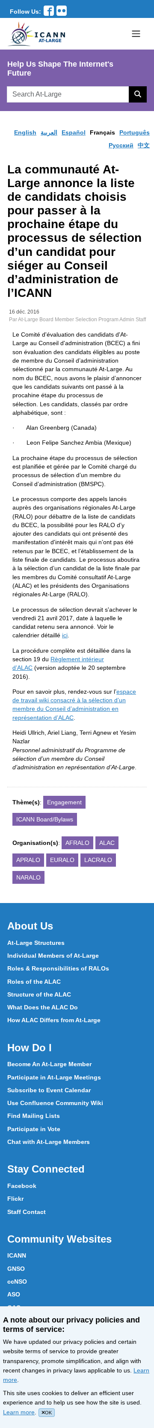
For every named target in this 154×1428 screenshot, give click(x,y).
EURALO (62, 859)
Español (74, 132)
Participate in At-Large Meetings (54, 1077)
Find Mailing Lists (33, 1115)
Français (102, 132)
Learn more (19, 1412)
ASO (13, 1294)
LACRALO (98, 859)
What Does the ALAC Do (42, 1007)
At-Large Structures (36, 942)
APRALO (28, 859)
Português (134, 132)
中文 (144, 145)
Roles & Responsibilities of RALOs (58, 968)
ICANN (16, 1255)
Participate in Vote (33, 1129)
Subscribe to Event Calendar (49, 1090)
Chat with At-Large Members (48, 1141)
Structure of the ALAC (39, 994)
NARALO (28, 877)
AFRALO (77, 842)
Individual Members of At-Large (53, 955)
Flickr (15, 1198)
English (25, 132)
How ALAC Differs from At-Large (54, 1020)
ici (65, 635)
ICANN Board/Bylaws (44, 819)
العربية (49, 132)
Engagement (64, 802)
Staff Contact (26, 1211)
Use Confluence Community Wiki (55, 1103)
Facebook (21, 1185)
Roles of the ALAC (34, 981)
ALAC (107, 842)
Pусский (121, 145)
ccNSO (17, 1281)
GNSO (16, 1268)
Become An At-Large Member (49, 1064)
